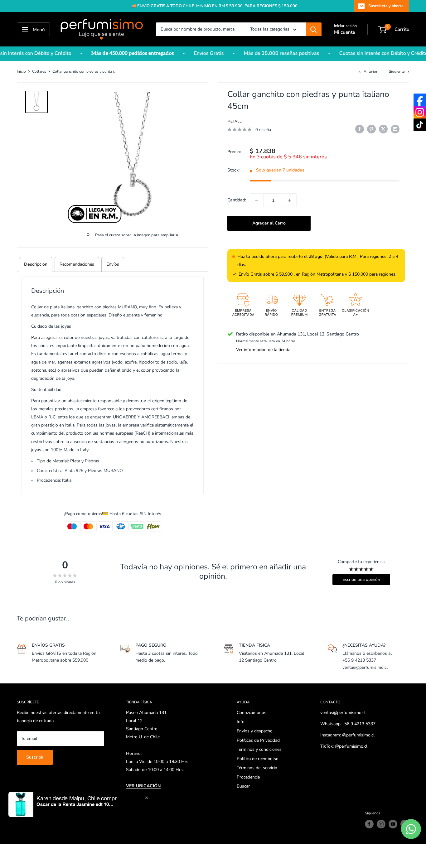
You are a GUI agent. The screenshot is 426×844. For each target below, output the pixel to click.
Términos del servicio (257, 768)
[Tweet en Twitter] (383, 129)
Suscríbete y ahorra (386, 6)
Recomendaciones (77, 264)
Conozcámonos (251, 713)
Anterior (370, 71)
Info (240, 722)
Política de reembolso (257, 759)
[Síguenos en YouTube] (393, 824)
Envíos (112, 264)
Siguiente (396, 71)
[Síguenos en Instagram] (381, 824)
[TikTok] (420, 124)
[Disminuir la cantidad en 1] (256, 200)
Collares (39, 71)
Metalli (235, 121)
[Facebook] (420, 100)
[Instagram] (420, 112)
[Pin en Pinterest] (371, 129)
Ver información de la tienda (263, 350)
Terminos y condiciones (259, 749)
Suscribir (34, 757)
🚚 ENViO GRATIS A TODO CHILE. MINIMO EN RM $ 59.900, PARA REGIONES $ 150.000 (214, 6)
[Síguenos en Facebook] (369, 824)
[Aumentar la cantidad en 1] (289, 200)
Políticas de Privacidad (258, 740)
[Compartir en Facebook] (359, 129)
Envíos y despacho (255, 731)
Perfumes (38, 813)
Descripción (35, 264)
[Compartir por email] (395, 129)
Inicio (21, 71)
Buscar (243, 786)
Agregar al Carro (269, 223)
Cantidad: (236, 200)
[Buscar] (314, 29)
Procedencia (248, 777)
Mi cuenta (344, 32)
